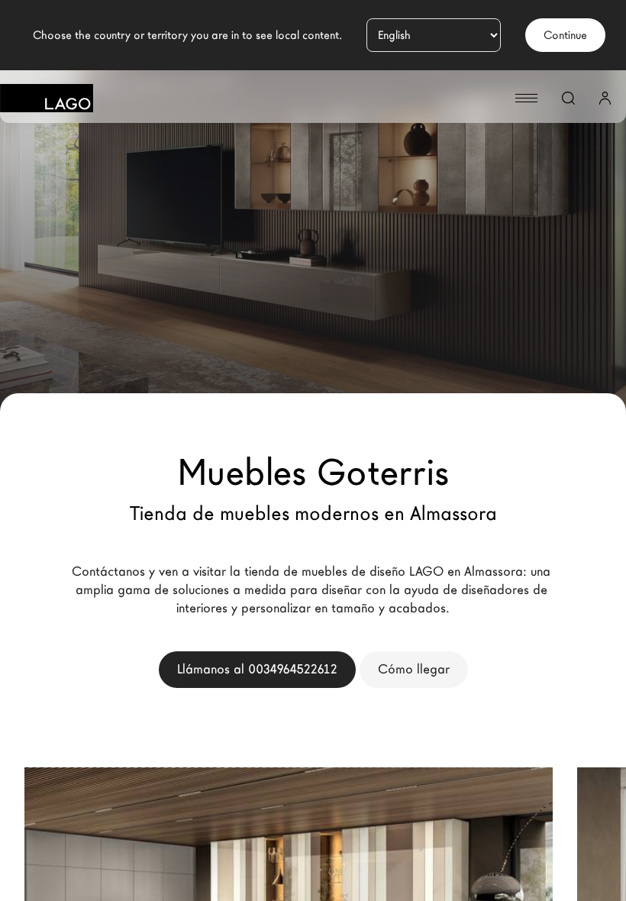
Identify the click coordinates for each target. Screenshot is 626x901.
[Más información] (511, 857)
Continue (565, 35)
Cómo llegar (414, 669)
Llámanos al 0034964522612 (257, 669)
